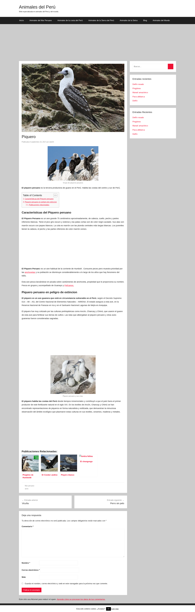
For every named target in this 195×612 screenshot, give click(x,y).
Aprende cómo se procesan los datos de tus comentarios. (81, 599)
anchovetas (30, 272)
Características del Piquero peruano (39, 199)
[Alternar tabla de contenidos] (54, 195)
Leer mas (115, 609)
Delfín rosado (138, 84)
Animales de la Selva (128, 20)
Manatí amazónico (140, 92)
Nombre (26, 563)
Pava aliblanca (138, 97)
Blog (145, 20)
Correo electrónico (31, 570)
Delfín (134, 101)
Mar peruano (29, 486)
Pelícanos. (69, 285)
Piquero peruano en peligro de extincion (41, 202)
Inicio (21, 20)
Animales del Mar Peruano (40, 20)
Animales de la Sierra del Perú (101, 20)
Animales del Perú (37, 7)
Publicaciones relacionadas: (39, 205)
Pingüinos (136, 88)
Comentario (28, 526)
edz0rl (51, 142)
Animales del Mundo (161, 20)
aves (26, 489)
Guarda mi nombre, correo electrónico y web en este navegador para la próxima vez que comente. (66, 583)
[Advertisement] (97, 42)
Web (24, 577)
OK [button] (108, 609)
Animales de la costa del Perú (70, 20)
